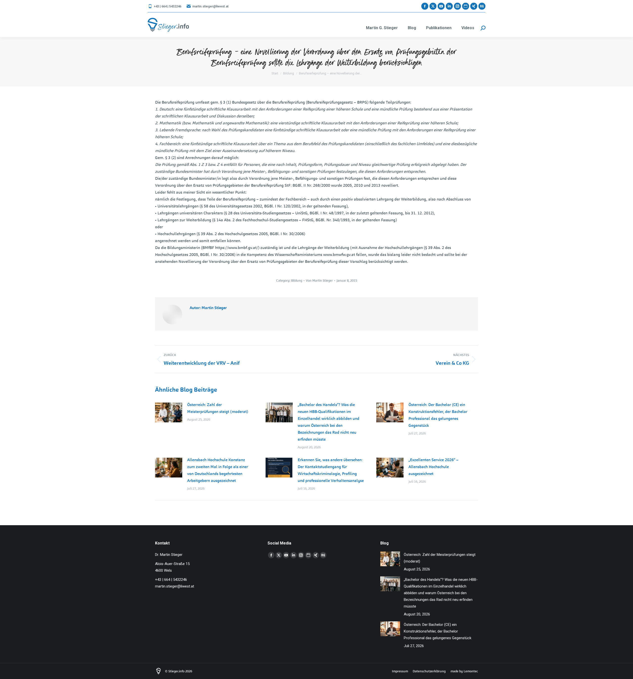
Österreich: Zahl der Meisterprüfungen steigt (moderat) (217, 408)
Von (319, 280)
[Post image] (168, 412)
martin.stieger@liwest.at (210, 6)
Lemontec (471, 671)
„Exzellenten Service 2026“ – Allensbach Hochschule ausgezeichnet (433, 466)
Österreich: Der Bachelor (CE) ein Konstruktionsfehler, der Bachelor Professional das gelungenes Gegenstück (437, 415)
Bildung (296, 280)
